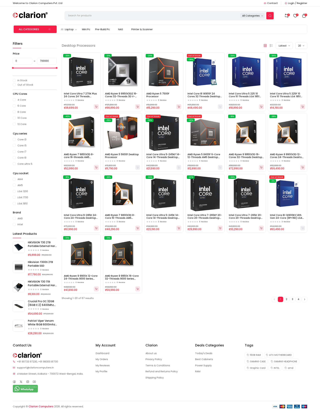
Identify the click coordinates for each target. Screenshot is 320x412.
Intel (20, 224)
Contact (272, 3)
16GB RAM (255, 355)
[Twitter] (21, 382)
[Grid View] (265, 46)
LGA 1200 (23, 191)
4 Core (22, 99)
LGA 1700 (23, 197)
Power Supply (203, 365)
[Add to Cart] (96, 106)
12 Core (22, 124)
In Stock (22, 80)
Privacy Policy (154, 359)
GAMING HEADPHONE (285, 361)
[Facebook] (14, 382)
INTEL (277, 368)
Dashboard (102, 353)
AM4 (20, 179)
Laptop (69, 29)
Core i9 (22, 157)
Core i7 (22, 151)
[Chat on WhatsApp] (25, 388)
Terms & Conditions (158, 365)
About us (151, 353)
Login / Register (297, 3)
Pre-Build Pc (102, 29)
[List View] (271, 46)
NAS (120, 29)
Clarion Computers (41, 406)
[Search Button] (270, 15)
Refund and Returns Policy (162, 371)
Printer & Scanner (142, 29)
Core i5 (22, 145)
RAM (197, 371)
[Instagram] (28, 382)
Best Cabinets (204, 359)
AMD (20, 218)
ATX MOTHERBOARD (280, 355)
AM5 (20, 185)
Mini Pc (86, 29)
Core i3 (22, 139)
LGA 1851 (23, 203)
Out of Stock (25, 84)
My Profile (101, 371)
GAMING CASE (258, 361)
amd (290, 368)
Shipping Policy (155, 377)
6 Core (22, 105)
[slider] (13, 68)
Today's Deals (203, 353)
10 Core (22, 118)
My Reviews (103, 365)
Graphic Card (258, 368)
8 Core (22, 112)
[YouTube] (34, 382)
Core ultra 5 (25, 164)
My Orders (102, 359)
